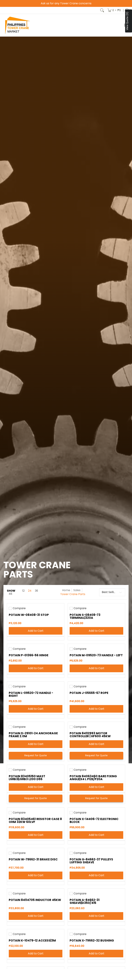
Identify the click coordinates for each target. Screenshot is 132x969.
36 (36, 590)
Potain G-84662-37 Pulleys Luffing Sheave (91, 860)
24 (29, 590)
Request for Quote (35, 755)
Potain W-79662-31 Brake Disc (33, 859)
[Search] (102, 10)
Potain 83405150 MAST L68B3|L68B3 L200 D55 (27, 777)
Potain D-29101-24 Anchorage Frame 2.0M (33, 734)
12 (23, 590)
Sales (76, 590)
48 (10, 593)
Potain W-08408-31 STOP (29, 615)
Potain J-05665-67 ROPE (89, 693)
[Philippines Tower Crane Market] (17, 25)
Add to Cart (35, 631)
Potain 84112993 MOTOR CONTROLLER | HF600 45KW (90, 734)
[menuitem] (114, 10)
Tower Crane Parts (72, 594)
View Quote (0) (127, 21)
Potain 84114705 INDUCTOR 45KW (35, 900)
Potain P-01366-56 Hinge (28, 655)
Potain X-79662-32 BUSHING (92, 940)
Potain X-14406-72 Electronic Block (94, 820)
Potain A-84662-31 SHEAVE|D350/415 (85, 901)
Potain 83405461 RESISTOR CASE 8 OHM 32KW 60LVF (35, 820)
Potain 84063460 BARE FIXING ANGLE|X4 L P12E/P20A (93, 777)
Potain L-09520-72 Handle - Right (31, 694)
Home (66, 590)
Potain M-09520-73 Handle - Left (96, 655)
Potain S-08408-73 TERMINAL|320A (85, 616)
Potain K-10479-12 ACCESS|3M (32, 940)
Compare (19, 608)
